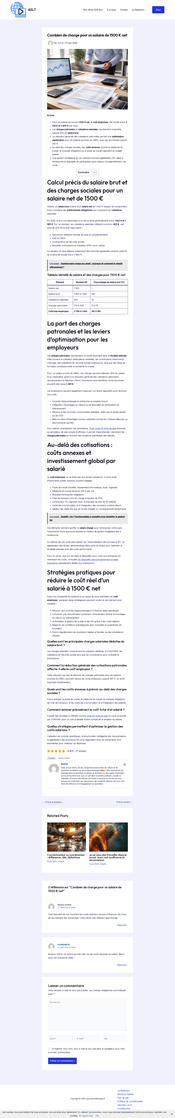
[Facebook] (124, 764)
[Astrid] (54, 768)
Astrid (64, 764)
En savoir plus (86, 1115)
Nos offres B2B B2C (93, 9)
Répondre (122, 925)
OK (97, 1115)
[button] (156, 9)
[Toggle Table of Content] (93, 172)
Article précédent (52, 802)
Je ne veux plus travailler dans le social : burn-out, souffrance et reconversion (108, 857)
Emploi (61, 861)
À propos (111, 9)
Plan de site (122, 1097)
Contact (124, 9)
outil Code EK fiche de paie (103, 428)
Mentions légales (125, 1094)
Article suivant (124, 802)
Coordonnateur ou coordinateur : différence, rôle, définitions (66, 856)
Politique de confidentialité (129, 1101)
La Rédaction (138, 9)
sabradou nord (124, 1105)
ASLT (32, 10)
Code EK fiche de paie (97, 716)
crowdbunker (124, 1108)
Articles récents (64, 758)
